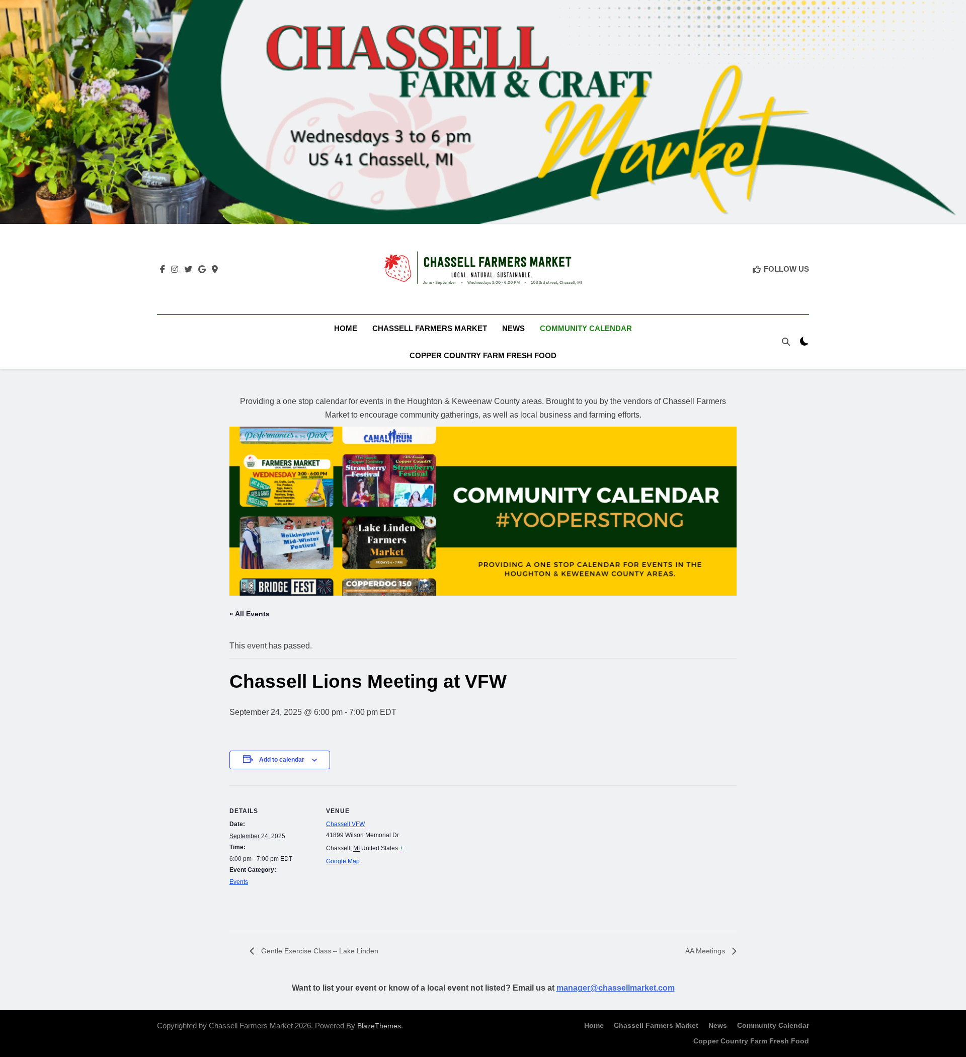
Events (238, 881)
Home (345, 328)
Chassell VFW (345, 824)
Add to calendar (281, 759)
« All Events (249, 614)
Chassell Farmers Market (429, 328)
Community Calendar (586, 328)
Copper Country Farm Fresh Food (483, 355)
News (513, 328)
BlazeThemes (379, 1026)
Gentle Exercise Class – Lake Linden (318, 951)
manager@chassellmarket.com (615, 988)
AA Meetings (706, 951)
